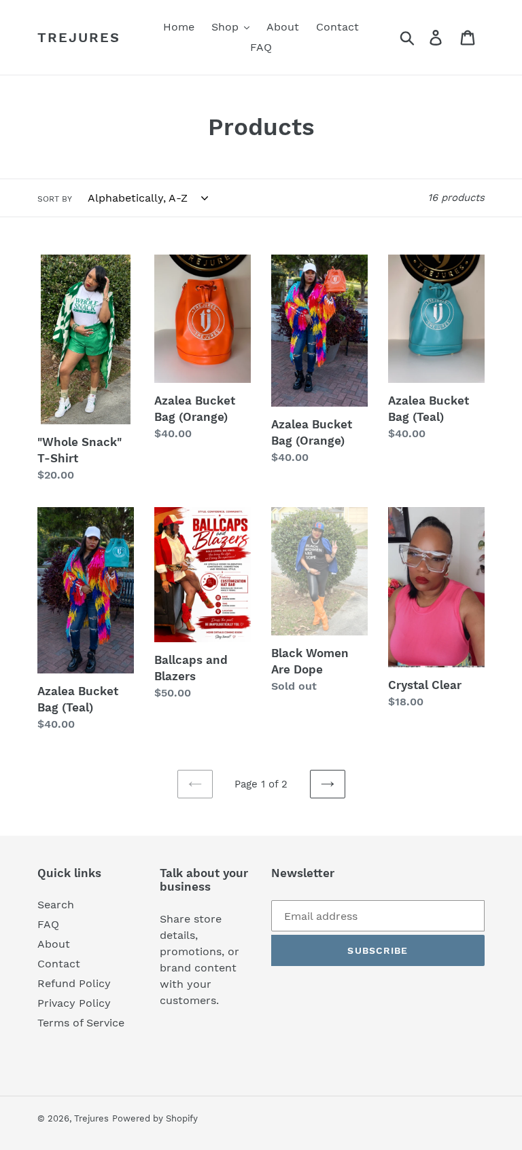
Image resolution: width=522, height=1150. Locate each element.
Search (55, 904)
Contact (58, 963)
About (53, 944)
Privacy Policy (74, 1003)
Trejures (78, 37)
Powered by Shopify (155, 1118)
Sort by (54, 199)
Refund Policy (74, 983)
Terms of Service (80, 1022)
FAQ (48, 924)
